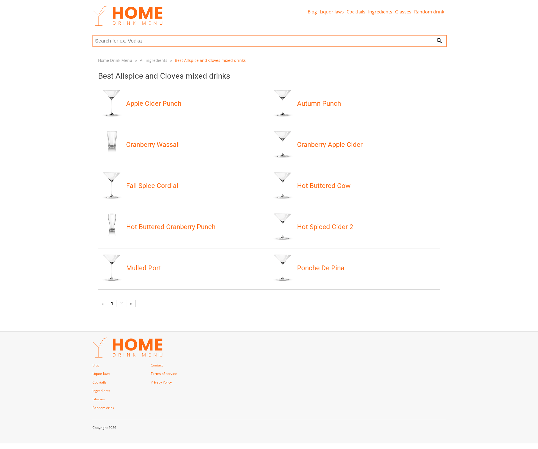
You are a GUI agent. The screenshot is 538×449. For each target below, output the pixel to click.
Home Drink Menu (115, 60)
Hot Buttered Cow (324, 186)
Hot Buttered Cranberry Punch (170, 227)
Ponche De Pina (320, 268)
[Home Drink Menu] (127, 24)
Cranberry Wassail (153, 145)
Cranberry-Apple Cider (330, 145)
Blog (312, 12)
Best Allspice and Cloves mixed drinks (210, 60)
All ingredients (153, 60)
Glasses (403, 12)
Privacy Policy (161, 382)
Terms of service (164, 373)
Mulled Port (143, 268)
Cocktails (356, 12)
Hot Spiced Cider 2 (325, 227)
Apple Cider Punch (153, 103)
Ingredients (380, 12)
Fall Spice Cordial (152, 186)
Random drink (429, 12)
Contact (157, 365)
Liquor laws (332, 12)
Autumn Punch (319, 103)
